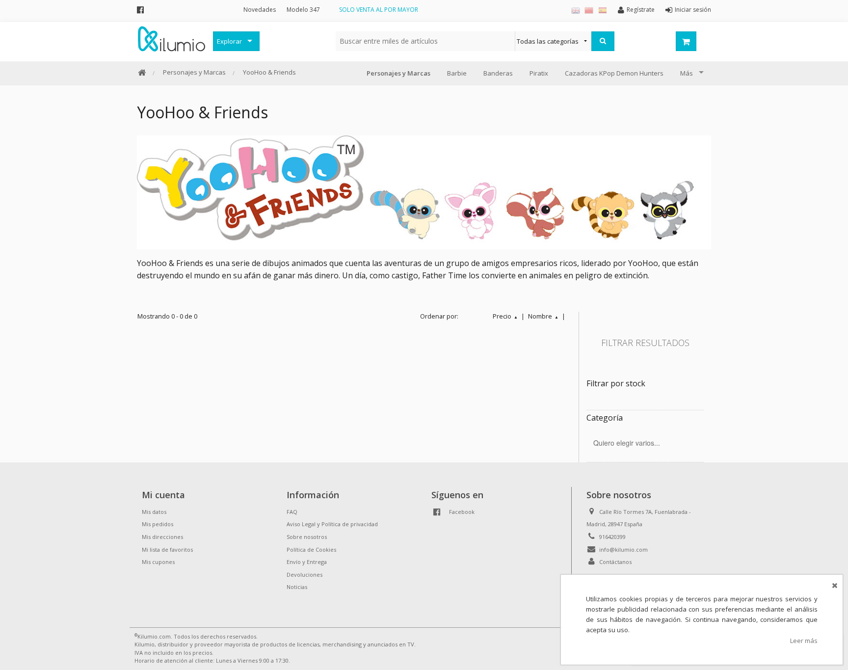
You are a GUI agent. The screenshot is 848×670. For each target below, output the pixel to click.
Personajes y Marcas (194, 72)
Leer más (804, 640)
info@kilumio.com (623, 549)
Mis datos (154, 511)
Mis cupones (158, 561)
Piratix (539, 73)
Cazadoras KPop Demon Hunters (614, 73)
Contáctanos (615, 561)
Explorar (229, 41)
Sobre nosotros (307, 536)
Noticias (297, 586)
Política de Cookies (311, 549)
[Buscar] (602, 41)
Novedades (259, 9)
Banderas (498, 73)
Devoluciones (304, 574)
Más (686, 73)
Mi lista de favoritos (167, 549)
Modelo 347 (303, 9)
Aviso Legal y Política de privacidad (332, 524)
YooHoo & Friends (269, 72)
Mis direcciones (162, 536)
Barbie (457, 73)
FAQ (292, 511)
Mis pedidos (157, 524)
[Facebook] (140, 9)
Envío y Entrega (307, 561)
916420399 (612, 536)
